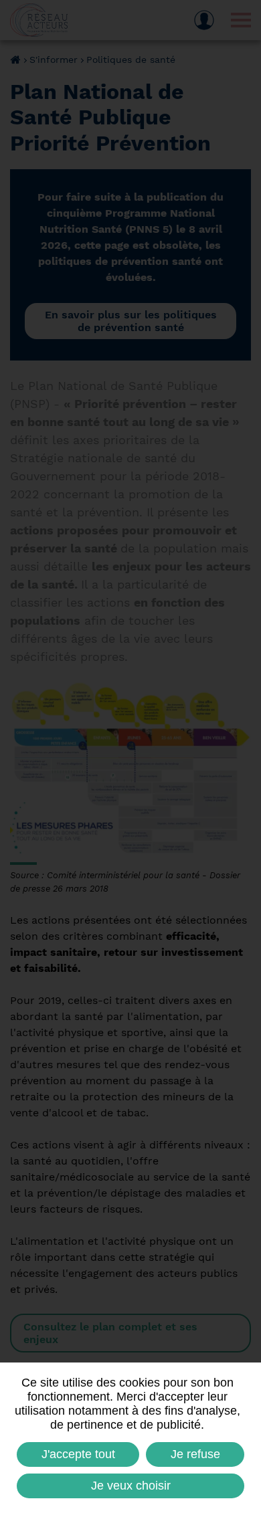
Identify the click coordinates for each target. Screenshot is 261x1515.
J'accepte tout (78, 1454)
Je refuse (195, 1454)
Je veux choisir (131, 1485)
